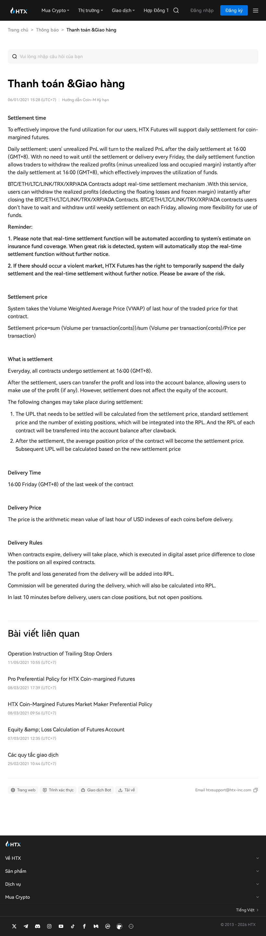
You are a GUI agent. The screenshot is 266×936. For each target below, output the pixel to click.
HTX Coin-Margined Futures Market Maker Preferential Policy (80, 704)
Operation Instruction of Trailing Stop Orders (60, 654)
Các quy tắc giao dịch (33, 755)
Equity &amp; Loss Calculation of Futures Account (66, 729)
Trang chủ (18, 29)
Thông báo (47, 29)
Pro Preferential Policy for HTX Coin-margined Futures (71, 679)
